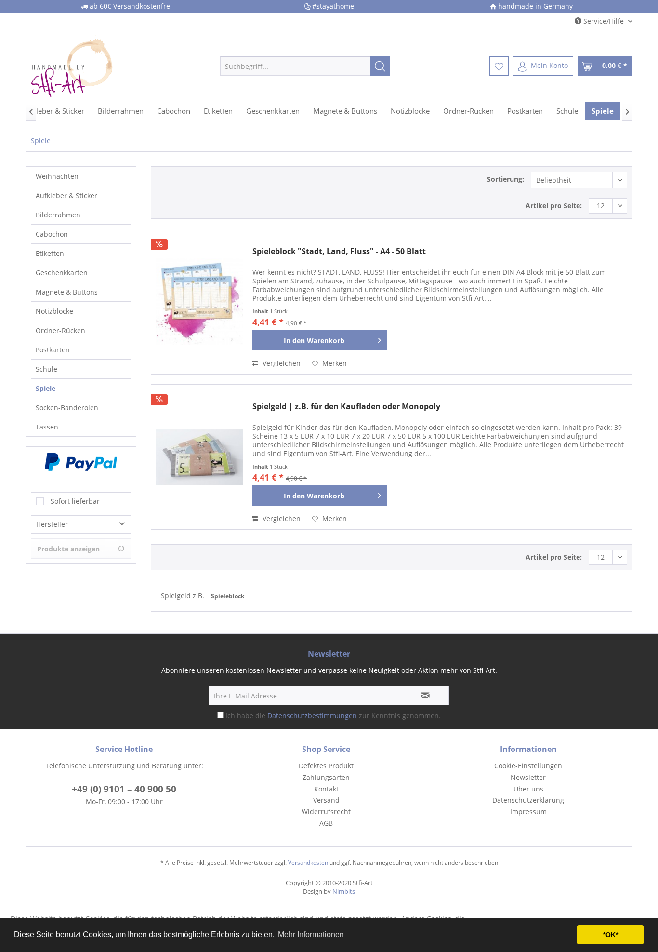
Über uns (528, 788)
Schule (46, 369)
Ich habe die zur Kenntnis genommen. (333, 715)
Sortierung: (505, 179)
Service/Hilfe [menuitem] (603, 21)
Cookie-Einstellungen (528, 765)
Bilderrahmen (58, 214)
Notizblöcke (54, 311)
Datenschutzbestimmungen (312, 715)
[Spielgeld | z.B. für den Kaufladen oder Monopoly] (199, 456)
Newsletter (528, 777)
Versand (326, 800)
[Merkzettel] (499, 66)
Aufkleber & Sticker (66, 195)
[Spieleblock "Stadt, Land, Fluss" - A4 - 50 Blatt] (199, 301)
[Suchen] (380, 66)
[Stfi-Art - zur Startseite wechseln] (103, 66)
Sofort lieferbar (75, 501)
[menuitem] (305, 66)
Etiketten (50, 253)
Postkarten (53, 349)
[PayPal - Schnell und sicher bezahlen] (81, 462)
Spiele (45, 388)
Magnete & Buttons (67, 291)
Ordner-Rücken (60, 330)
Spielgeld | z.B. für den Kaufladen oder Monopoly (346, 407)
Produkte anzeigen (68, 548)
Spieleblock (227, 596)
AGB (326, 823)
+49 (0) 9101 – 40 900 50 (124, 789)
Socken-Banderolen (67, 407)
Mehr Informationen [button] (311, 934)
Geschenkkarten (62, 272)
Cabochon (52, 234)
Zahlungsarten (326, 777)
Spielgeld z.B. (183, 595)
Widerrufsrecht (326, 811)
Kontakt (326, 788)
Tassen (47, 426)
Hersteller (52, 524)
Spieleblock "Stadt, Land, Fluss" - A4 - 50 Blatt (339, 251)
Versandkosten (308, 862)
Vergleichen (281, 363)
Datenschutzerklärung (528, 800)
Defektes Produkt (326, 765)
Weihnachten (57, 176)
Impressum (528, 811)
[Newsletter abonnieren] (425, 695)
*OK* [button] (610, 935)
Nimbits (343, 891)
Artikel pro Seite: (554, 205)
